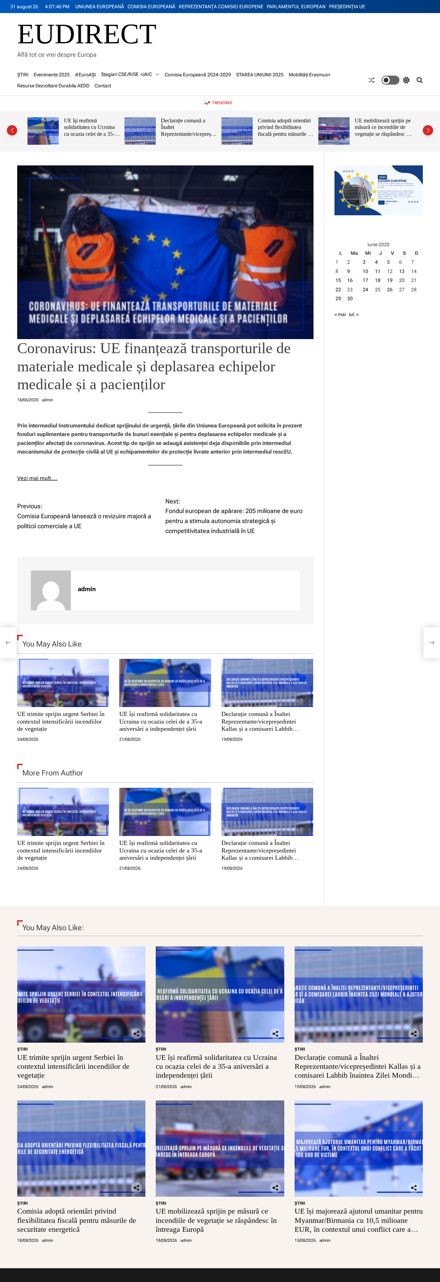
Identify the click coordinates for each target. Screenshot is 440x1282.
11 (378, 271)
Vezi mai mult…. (37, 478)
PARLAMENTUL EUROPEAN (296, 6)
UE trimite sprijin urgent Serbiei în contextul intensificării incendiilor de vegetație (60, 721)
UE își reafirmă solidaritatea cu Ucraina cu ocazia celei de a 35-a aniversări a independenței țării (160, 721)
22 (338, 289)
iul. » (354, 314)
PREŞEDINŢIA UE (347, 6)
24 (365, 289)
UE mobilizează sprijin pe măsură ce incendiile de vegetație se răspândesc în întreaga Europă (286, 130)
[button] (12, 130)
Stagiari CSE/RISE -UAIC (126, 74)
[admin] (51, 590)
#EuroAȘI (85, 74)
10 (365, 271)
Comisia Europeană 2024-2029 (198, 74)
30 (350, 298)
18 (378, 280)
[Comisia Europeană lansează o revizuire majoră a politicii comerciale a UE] (8, 642)
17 (365, 280)
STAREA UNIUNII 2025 (260, 74)
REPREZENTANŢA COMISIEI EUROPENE (221, 6)
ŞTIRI (23, 74)
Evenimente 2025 (52, 74)
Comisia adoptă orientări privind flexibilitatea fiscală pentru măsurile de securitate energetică (188, 130)
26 (390, 289)
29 (338, 298)
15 (338, 280)
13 (402, 271)
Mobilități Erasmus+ (309, 74)
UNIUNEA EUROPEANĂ (99, 6)
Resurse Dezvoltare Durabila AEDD (53, 85)
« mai (340, 314)
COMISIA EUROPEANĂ (151, 6)
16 (350, 280)
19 (390, 280)
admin (47, 400)
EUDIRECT (86, 34)
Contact (103, 85)
